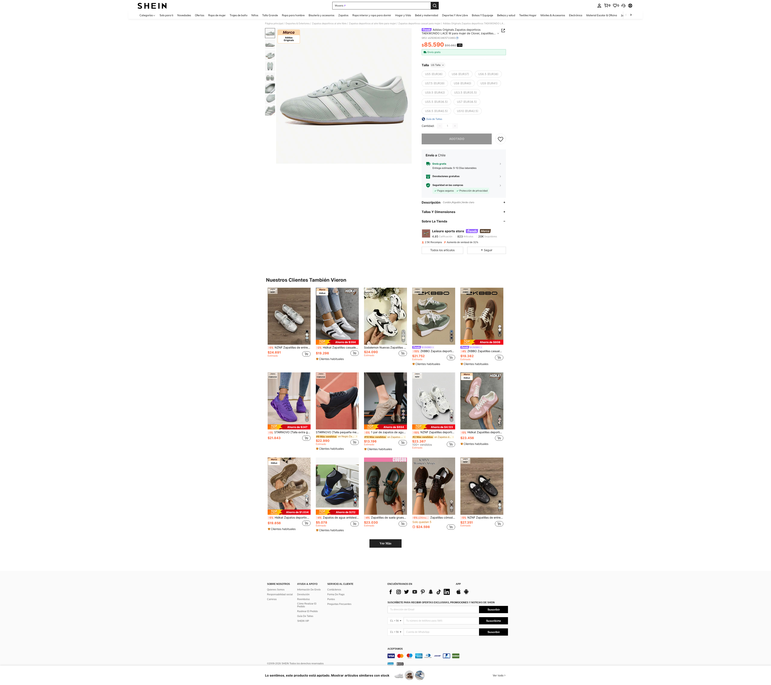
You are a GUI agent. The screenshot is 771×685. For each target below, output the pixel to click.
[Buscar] (435, 5)
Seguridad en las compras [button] (447, 185)
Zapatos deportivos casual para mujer (419, 23)
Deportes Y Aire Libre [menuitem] (455, 15)
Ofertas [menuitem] (199, 15)
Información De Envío (309, 589)
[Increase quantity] (455, 125)
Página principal (274, 23)
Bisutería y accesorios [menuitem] (321, 15)
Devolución (303, 594)
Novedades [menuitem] (184, 15)
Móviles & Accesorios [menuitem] (553, 15)
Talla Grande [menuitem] (270, 15)
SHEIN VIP (303, 621)
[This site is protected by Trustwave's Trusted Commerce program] (391, 663)
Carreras (272, 599)
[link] (607, 5)
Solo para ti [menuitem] (166, 15)
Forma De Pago (336, 594)
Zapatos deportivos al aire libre (329, 23)
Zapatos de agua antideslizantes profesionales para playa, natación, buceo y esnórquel (338, 517)
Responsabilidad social (280, 594)
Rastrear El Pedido (307, 611)
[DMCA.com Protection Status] (400, 663)
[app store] (458, 593)
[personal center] (599, 5)
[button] (623, 5)
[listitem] (289, 326)
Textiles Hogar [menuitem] (527, 15)
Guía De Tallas (305, 616)
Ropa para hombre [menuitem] (293, 15)
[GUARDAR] (500, 139)
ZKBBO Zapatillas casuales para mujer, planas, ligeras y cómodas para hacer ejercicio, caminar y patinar (482, 351)
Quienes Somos (276, 589)
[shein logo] (152, 5)
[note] (337, 342)
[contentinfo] (448, 655)
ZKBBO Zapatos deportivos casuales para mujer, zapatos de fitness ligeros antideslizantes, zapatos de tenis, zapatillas (434, 351)
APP (458, 584)
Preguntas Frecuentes (339, 604)
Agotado (456, 139)
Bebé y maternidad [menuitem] (426, 15)
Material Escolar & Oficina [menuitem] (601, 15)
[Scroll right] (630, 15)
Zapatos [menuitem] (343, 15)
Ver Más (385, 543)
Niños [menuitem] (254, 15)
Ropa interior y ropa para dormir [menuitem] (371, 15)
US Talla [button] (436, 64)
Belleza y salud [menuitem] (506, 15)
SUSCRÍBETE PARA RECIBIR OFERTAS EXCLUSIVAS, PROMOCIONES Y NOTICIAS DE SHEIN (441, 602)
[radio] (434, 74)
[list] (420, 592)
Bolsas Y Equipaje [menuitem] (482, 15)
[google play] (466, 593)
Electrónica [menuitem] (575, 15)
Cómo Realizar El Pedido (306, 605)
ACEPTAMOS (395, 649)
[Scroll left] (626, 15)
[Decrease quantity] (439, 125)
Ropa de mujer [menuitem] (217, 15)
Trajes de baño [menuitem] (238, 15)
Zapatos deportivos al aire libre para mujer (372, 23)
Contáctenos (334, 589)
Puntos (331, 599)
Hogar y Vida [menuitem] (403, 15)
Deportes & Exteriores (298, 23)
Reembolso (303, 599)
